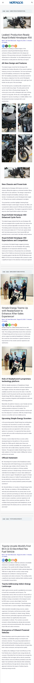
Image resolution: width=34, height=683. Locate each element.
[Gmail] (12, 46)
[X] (6, 46)
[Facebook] (3, 46)
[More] (15, 46)
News (3, 40)
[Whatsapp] (9, 46)
